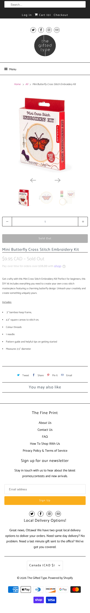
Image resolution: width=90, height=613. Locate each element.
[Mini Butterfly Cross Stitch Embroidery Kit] (45, 133)
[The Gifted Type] (44, 47)
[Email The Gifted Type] (57, 30)
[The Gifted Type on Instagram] (49, 30)
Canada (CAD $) (42, 565)
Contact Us (45, 430)
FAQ (45, 436)
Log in (27, 15)
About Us (45, 423)
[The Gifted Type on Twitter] (33, 30)
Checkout (61, 15)
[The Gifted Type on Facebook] (41, 30)
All (27, 84)
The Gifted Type (37, 578)
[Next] (57, 180)
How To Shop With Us (45, 443)
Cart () (44, 15)
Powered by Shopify (60, 578)
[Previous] (33, 180)
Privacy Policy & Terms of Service (45, 450)
